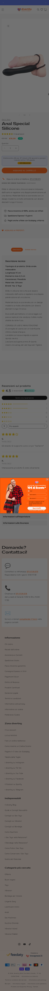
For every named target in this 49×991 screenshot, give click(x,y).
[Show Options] (45, 498)
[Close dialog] (47, 479)
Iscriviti (37, 508)
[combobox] (36, 498)
